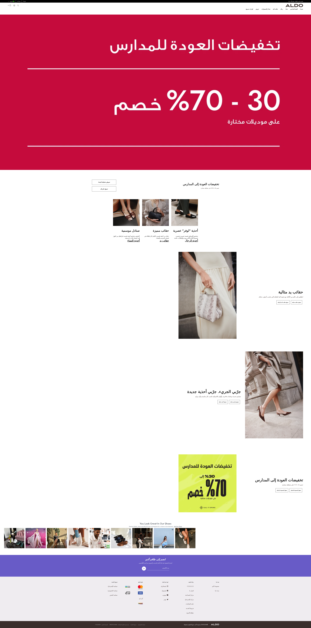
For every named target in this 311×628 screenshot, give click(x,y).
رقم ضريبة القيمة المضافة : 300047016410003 (119, 624)
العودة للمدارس (294, 9)
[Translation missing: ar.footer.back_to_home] (215, 625)
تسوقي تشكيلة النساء (104, 182)
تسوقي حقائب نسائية (296, 302)
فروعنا (24, 1)
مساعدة (18, 1)
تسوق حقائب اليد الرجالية (283, 302)
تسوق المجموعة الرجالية (282, 490)
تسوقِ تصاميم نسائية (234, 402)
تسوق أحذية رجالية (222, 402)
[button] (11, 1)
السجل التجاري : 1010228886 (101, 624)
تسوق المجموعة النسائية (296, 490)
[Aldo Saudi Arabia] (294, 7)
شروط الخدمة (133, 624)
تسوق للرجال (104, 189)
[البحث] (18, 5)
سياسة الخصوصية (141, 624)
